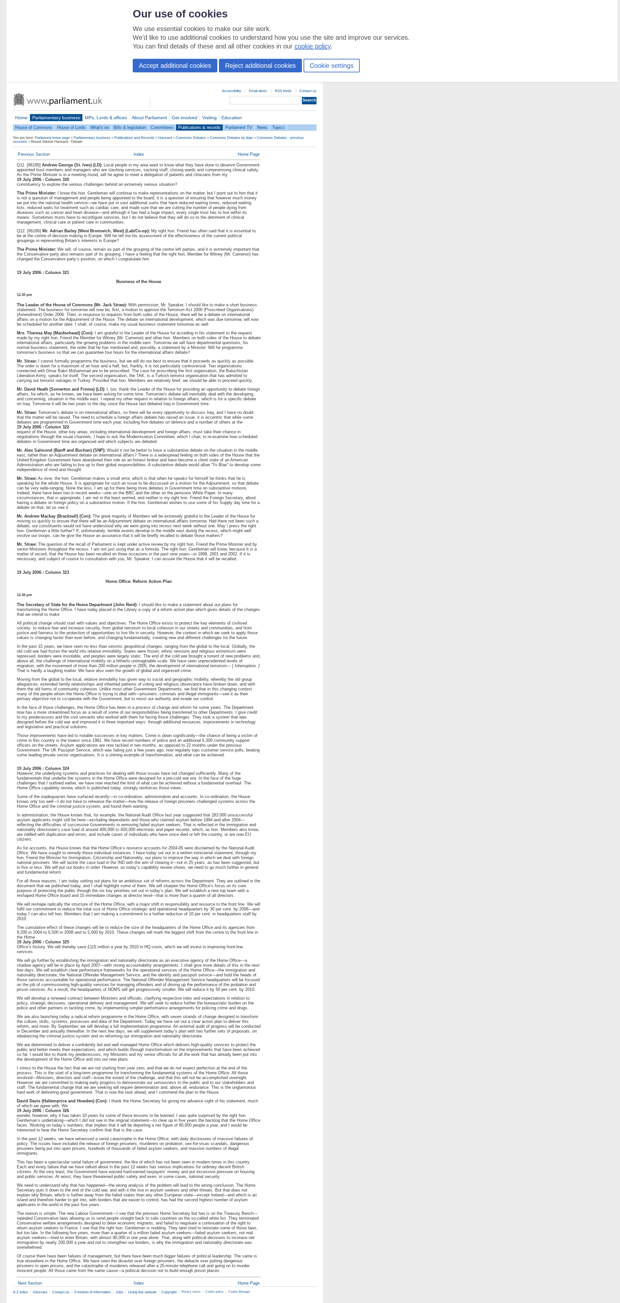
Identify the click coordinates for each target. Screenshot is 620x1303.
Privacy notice (191, 1291)
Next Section (30, 1283)
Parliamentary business (56, 117)
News (262, 127)
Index (139, 154)
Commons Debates (191, 138)
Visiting (209, 117)
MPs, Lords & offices (106, 117)
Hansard (165, 138)
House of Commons (33, 127)
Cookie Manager (239, 1291)
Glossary (40, 1292)
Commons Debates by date (231, 138)
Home (21, 117)
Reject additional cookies (260, 65)
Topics (278, 127)
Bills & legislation (130, 127)
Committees (162, 127)
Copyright (169, 1292)
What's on (99, 127)
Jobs (119, 1292)
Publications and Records (134, 138)
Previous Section (34, 154)
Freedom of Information (92, 1292)
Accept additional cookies (175, 65)
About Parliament (149, 117)
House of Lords (71, 127)
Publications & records (199, 127)
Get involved (184, 117)
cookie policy (312, 46)
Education (232, 117)
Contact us (307, 91)
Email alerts (258, 91)
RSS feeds (283, 91)
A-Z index (20, 1292)
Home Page (249, 154)
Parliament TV (238, 127)
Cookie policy (214, 1291)
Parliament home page (52, 138)
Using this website (142, 1292)
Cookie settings (332, 65)
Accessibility (231, 91)
